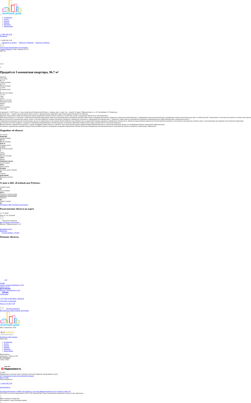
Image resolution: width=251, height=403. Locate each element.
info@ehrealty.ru (5, 387)
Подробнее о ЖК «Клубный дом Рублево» (14, 205)
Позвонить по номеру (9, 42)
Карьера (6, 23)
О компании (8, 17)
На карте (9, 308)
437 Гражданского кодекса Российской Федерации (17, 376)
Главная (2, 49)
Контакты (7, 24)
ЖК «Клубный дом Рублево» (10, 222)
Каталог (6, 21)
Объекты (9, 49)
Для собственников (6, 47)
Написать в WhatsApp (26, 42)
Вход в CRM (4, 377)
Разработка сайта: (8, 337)
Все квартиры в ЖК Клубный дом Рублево (14, 310)
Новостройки (8, 26)
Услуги (6, 19)
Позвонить (16, 308)
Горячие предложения (20, 47)
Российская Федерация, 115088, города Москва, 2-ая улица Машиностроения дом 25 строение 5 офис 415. (35, 391)
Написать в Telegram (42, 42)
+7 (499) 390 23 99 (6, 383)
